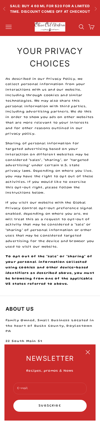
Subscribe (50, 405)
